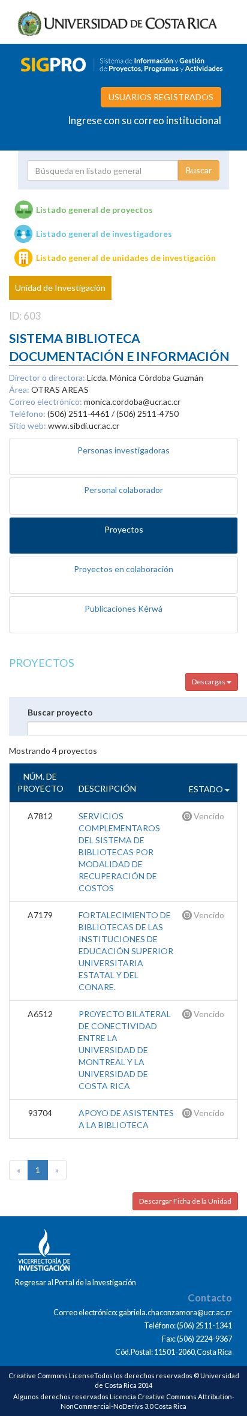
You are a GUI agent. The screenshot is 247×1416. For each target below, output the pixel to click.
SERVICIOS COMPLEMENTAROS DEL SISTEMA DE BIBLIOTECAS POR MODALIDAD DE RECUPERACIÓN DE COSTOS (119, 852)
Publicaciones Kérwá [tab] (123, 608)
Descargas (209, 681)
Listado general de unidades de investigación (126, 257)
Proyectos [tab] (123, 529)
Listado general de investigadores (104, 234)
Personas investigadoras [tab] (123, 450)
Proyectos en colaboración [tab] (123, 569)
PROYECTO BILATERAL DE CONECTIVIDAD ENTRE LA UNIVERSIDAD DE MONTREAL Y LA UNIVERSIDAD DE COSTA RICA (125, 1050)
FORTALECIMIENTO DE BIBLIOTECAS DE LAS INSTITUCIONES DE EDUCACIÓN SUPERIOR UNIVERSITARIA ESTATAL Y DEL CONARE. (126, 951)
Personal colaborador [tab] (123, 490)
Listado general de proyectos (94, 210)
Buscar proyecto (60, 712)
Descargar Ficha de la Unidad (185, 1200)
